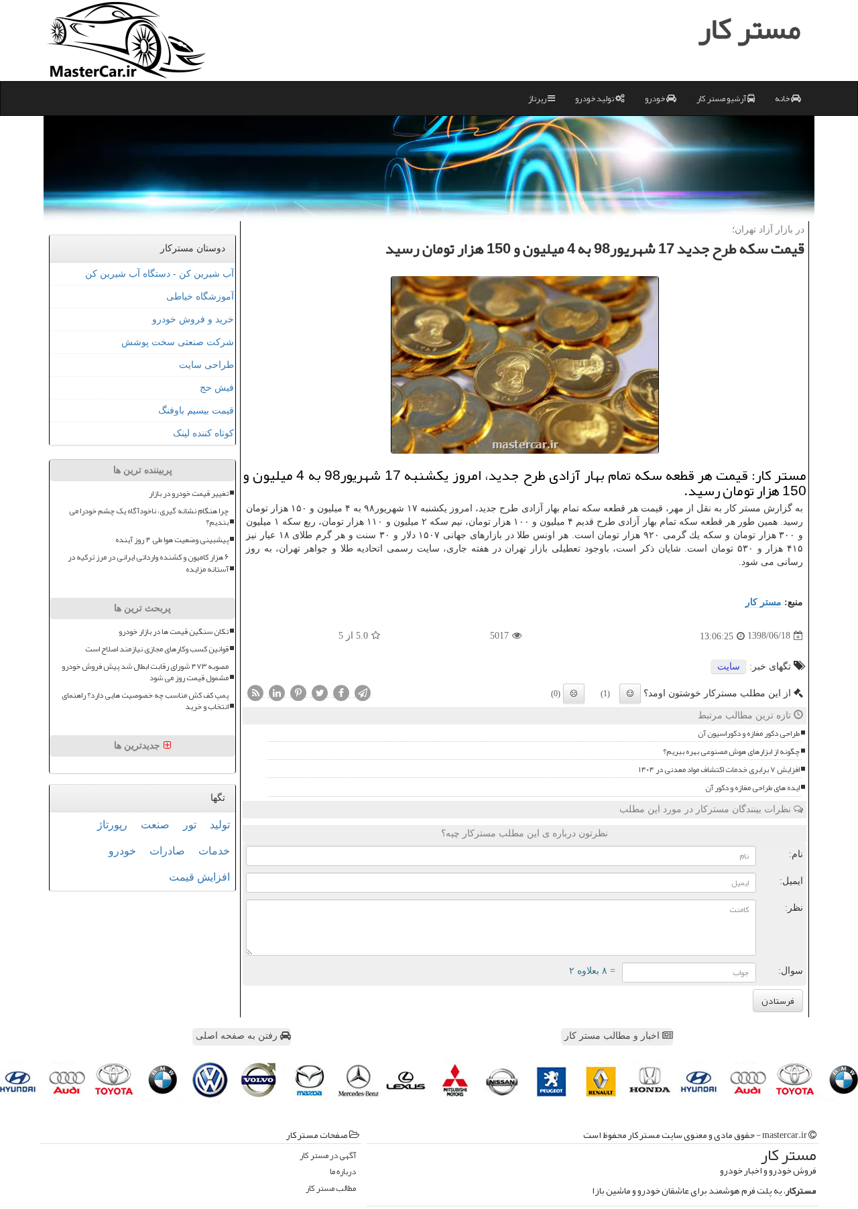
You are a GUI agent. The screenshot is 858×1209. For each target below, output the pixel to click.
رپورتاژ (112, 824)
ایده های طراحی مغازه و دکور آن (752, 788)
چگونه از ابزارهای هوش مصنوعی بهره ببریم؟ (731, 751)
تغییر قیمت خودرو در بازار (189, 493)
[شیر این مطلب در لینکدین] (276, 692)
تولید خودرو (595, 98)
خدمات (214, 850)
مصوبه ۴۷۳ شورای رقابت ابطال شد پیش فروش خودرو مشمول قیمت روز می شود (145, 672)
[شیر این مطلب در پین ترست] (298, 692)
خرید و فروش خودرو (193, 319)
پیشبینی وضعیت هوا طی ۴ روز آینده (172, 540)
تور (189, 824)
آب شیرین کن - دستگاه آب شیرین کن (159, 274)
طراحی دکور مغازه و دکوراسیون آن (749, 733)
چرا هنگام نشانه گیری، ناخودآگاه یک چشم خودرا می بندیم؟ (149, 516)
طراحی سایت (206, 365)
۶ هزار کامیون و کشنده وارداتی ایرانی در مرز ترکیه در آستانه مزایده (148, 563)
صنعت (155, 824)
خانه (783, 98)
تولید (220, 824)
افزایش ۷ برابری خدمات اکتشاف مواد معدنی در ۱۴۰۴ (719, 769)
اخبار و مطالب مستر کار (613, 1036)
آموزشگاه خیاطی (200, 297)
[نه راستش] (574, 694)
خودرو (655, 98)
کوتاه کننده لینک (203, 433)
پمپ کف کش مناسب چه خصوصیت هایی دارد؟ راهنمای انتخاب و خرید (145, 701)
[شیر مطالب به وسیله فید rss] (255, 692)
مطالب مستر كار (331, 1188)
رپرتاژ (538, 98)
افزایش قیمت (199, 877)
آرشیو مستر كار (721, 98)
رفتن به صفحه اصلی (238, 1036)
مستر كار (763, 602)
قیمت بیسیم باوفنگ (196, 410)
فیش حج (217, 388)
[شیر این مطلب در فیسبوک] (341, 692)
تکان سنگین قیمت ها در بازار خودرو (174, 631)
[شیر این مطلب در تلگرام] (362, 692)
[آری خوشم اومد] (630, 694)
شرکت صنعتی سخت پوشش (177, 342)
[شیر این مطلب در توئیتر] (319, 692)
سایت (728, 666)
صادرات (167, 850)
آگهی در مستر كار (328, 1155)
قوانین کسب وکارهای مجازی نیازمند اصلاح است (157, 649)
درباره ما (343, 1172)
